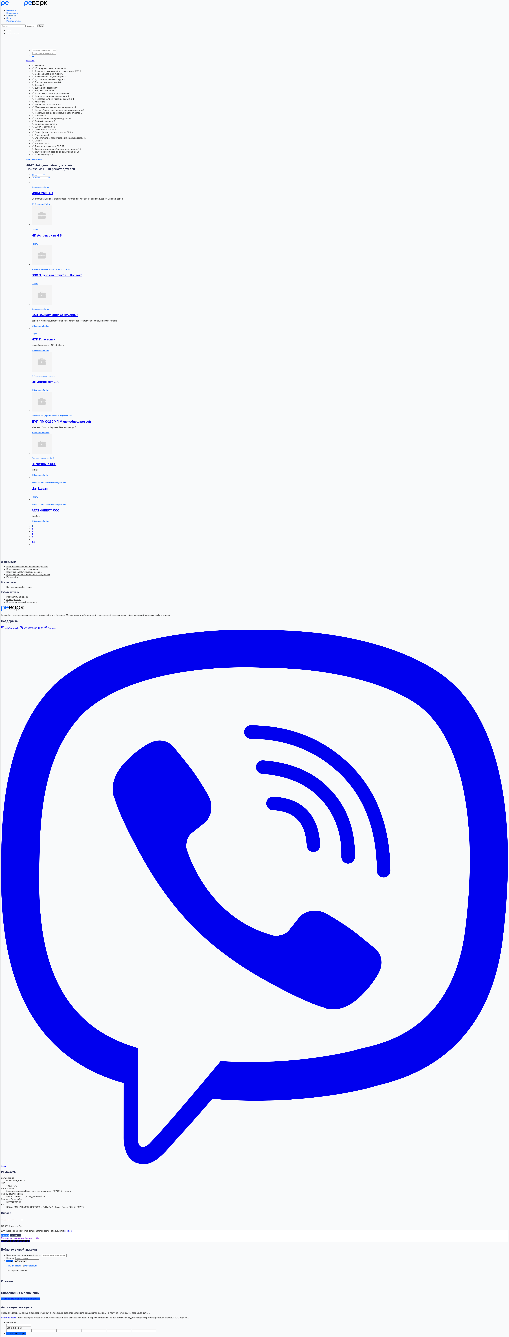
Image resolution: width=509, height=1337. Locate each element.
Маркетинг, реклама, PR (47, 104)
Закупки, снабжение (45, 90)
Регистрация (30, 1265)
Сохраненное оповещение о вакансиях (20, 1298)
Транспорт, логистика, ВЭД (48, 146)
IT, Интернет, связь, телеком (49, 68)
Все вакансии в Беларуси (19, 587)
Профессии (12, 13)
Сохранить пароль (18, 1270)
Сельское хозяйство (45, 124)
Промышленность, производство (52, 118)
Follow (47, 204)
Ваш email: (11, 1322)
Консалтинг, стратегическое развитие (54, 99)
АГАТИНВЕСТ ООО (45, 510)
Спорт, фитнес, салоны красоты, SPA (53, 132)
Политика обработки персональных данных (28, 574)
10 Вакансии (38, 204)
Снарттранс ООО (44, 464)
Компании (11, 15)
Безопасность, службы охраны (50, 76)
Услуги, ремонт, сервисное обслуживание (56, 152)
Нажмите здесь (8, 1317)
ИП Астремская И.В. (47, 235)
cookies (68, 1231)
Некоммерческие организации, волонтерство (58, 113)
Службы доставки (44, 127)
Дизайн (39, 85)
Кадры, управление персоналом (51, 96)
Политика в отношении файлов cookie (20, 1238)
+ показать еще (34, 159)
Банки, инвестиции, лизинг (48, 74)
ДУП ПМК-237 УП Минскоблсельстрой (61, 421)
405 (33, 542)
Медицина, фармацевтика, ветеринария (55, 107)
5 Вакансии (37, 326)
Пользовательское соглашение (22, 569)
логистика (40, 101)
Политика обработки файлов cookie (24, 572)
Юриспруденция (43, 154)
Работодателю (13, 21)
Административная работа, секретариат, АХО (57, 71)
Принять (5, 1235)
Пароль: (10, 1258)
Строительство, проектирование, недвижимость (59, 138)
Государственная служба (47, 82)
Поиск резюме (13, 599)
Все (37, 65)
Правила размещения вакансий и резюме (27, 566)
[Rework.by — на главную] (12, 610)
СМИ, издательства (45, 129)
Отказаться (15, 1235)
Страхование (41, 135)
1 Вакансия (37, 350)
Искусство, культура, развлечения (52, 93)
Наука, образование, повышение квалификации (59, 110)
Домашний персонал (45, 88)
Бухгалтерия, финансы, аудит (49, 79)
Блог (8, 18)
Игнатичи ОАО (42, 193)
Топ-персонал (42, 143)
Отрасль (30, 60)
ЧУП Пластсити (43, 339)
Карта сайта (12, 577)
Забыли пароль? (14, 1265)
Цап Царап (40, 488)
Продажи (40, 115)
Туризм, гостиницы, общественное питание (56, 149)
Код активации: (14, 1328)
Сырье (38, 140)
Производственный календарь (21, 602)
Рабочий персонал (44, 121)
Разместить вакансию (17, 597)
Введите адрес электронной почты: (23, 1255)
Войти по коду (20, 1261)
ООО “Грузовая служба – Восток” (57, 275)
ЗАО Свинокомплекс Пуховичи (55, 315)
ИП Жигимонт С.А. (45, 382)
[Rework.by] (24, 5)
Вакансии (11, 10)
